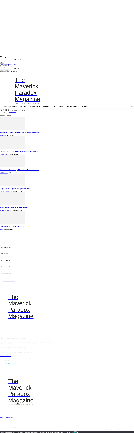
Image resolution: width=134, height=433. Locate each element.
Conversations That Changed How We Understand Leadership (20, 170)
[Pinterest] (129, 73)
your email (17, 68)
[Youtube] (133, 73)
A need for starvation (5, 250)
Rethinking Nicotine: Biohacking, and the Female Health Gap (19, 132)
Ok (75, 432)
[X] (131, 73)
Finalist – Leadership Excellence (8, 238)
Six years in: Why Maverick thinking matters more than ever (19, 151)
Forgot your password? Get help (8, 64)
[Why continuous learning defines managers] (12, 204)
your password (18, 61)
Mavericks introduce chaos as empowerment (11, 244)
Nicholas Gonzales (4, 191)
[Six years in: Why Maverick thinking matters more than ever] (12, 148)
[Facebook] (122, 73)
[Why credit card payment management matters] (12, 185)
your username (18, 59)
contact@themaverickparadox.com (12, 363)
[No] (77, 432)
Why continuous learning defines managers (13, 207)
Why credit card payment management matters (15, 188)
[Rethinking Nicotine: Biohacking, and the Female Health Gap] (12, 129)
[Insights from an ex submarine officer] (12, 223)
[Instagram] (124, 73)
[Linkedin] (127, 73)
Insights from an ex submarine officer (12, 226)
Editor (1, 135)
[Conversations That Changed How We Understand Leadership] (12, 167)
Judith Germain (4, 154)
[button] (132, 106)
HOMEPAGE (12, 112)
